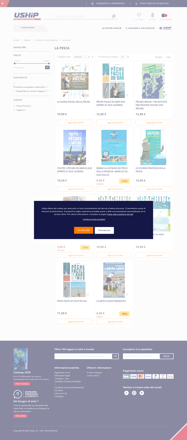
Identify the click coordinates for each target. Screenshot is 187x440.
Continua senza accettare (94, 219)
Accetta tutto (84, 230)
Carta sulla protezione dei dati (120, 214)
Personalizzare (104, 230)
